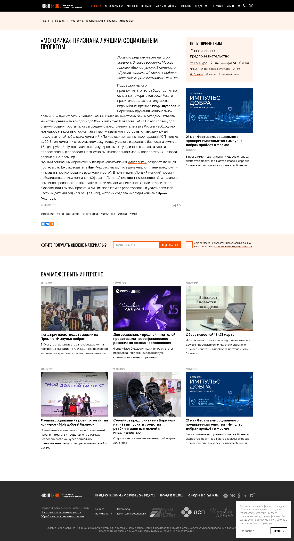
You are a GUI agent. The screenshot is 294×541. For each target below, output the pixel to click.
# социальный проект (229, 74)
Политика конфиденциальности (61, 512)
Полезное (147, 6)
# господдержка (223, 63)
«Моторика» (137, 162)
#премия (47, 214)
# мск (194, 69)
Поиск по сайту (103, 513)
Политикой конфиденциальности (233, 246)
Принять (279, 530)
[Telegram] (43, 224)
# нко (236, 68)
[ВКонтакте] (47, 224)
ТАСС (139, 121)
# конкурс (198, 63)
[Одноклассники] (52, 224)
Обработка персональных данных (62, 516)
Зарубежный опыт (167, 6)
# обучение (196, 74)
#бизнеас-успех (67, 214)
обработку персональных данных (232, 242)
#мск (133, 214)
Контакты (100, 509)
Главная (45, 20)
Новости (96, 6)
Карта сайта (123, 509)
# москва (211, 74)
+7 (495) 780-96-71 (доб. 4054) (203, 495)
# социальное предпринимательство (209, 53)
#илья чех (108, 214)
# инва (244, 63)
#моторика (90, 214)
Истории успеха (113, 6)
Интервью (132, 6)
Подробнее (247, 530)
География (217, 6)
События (186, 6)
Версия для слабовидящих (131, 513)
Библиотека (233, 6)
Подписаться (170, 245)
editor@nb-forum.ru (171, 495)
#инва (122, 214)
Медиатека (201, 6)
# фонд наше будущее (215, 69)
